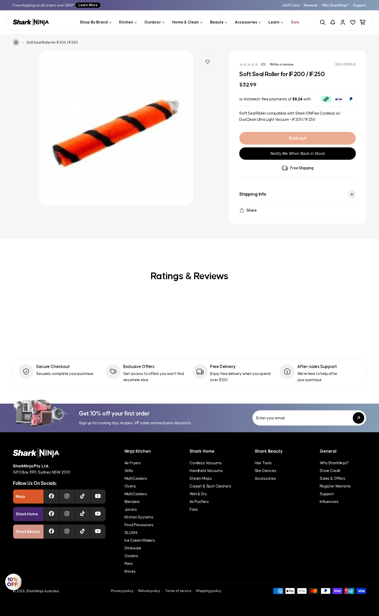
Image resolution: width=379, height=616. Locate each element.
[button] (13, 582)
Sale (295, 22)
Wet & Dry (198, 494)
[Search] (322, 22)
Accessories (265, 478)
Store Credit (330, 470)
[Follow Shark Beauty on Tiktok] (82, 531)
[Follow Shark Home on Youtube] (98, 514)
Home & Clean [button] (185, 22)
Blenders (132, 501)
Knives (130, 571)
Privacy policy (122, 591)
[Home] (16, 42)
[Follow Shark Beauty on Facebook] (51, 531)
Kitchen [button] (126, 22)
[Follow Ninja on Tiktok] (82, 496)
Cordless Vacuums (205, 463)
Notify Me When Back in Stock (297, 153)
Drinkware (133, 548)
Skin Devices (265, 470)
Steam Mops (201, 478)
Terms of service (178, 591)
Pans (129, 563)
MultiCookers (136, 478)
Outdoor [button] (152, 22)
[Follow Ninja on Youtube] (98, 496)
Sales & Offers (332, 478)
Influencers (329, 501)
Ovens (130, 486)
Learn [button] (273, 22)
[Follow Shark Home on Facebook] (51, 514)
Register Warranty (335, 486)
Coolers (131, 556)
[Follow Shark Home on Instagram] (67, 514)
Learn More (87, 5)
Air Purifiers (199, 501)
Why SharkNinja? (335, 5)
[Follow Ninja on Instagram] (67, 496)
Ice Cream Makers (140, 540)
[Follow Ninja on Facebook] (51, 496)
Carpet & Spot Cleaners (210, 486)
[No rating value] (250, 64)
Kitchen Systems (139, 517)
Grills (129, 470)
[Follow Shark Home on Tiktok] (82, 514)
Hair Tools (263, 463)
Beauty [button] (217, 22)
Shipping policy (208, 591)
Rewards (311, 5)
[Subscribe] (358, 418)
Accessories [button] (246, 22)
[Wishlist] (353, 22)
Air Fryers (133, 463)
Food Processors (139, 525)
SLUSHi (131, 532)
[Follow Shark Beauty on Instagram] (67, 531)
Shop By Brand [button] (94, 22)
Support (359, 5)
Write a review (282, 64)
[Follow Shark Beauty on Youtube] (98, 531)
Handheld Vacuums (206, 470)
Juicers (131, 509)
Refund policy (149, 591)
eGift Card (290, 5)
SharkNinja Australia (42, 591)
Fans (194, 509)
